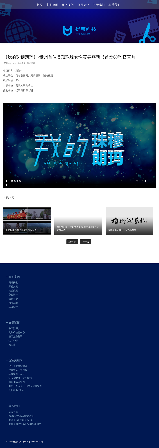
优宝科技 (13, 411)
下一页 (85, 241)
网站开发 (13, 282)
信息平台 (13, 298)
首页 (40, 5)
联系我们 (114, 5)
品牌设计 (13, 306)
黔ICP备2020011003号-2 (34, 441)
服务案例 (68, 5)
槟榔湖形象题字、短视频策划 (122, 229)
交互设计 (13, 294)
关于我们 (99, 5)
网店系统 (13, 302)
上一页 (72, 241)
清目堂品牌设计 (17, 336)
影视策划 (31, 63)
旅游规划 (13, 290)
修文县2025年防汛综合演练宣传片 (22, 229)
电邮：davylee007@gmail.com (25, 423)
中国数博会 (14, 328)
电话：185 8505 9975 (20, 419)
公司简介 (83, 5)
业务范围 (52, 5)
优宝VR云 (13, 340)
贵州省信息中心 (17, 332)
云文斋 (12, 344)
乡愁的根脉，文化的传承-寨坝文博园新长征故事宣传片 (78, 229)
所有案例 (21, 63)
